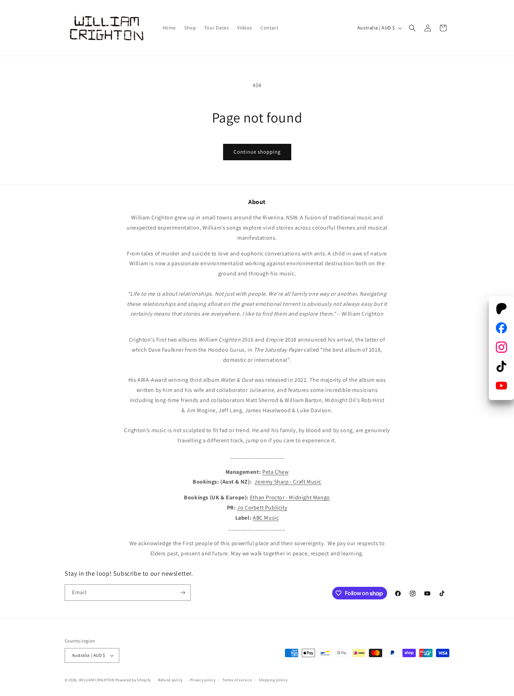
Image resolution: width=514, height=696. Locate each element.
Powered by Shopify (133, 679)
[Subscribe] (182, 592)
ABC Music (266, 517)
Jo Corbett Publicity (262, 507)
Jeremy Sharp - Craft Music (287, 481)
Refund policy (170, 679)
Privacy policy (203, 679)
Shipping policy (273, 679)
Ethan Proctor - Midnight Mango (290, 497)
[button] (412, 28)
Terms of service (237, 679)
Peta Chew (275, 472)
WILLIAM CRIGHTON (96, 679)
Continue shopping (257, 151)
